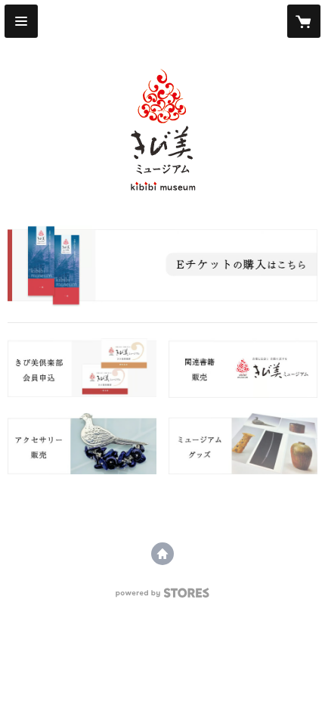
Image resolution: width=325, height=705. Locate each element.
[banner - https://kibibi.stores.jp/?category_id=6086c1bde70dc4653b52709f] (162, 266)
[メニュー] (21, 21)
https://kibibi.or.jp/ (162, 553)
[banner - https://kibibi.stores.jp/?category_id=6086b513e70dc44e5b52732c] (243, 367)
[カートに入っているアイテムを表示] (303, 21)
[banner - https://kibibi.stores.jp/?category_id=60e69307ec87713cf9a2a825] (82, 443)
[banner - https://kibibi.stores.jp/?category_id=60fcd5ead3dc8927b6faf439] (243, 443)
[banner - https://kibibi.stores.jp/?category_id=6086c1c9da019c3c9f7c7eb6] (82, 367)
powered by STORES (162, 597)
